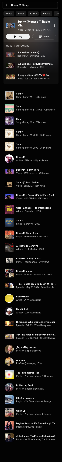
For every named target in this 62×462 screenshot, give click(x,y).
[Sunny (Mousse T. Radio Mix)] (10, 25)
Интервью (45, 325)
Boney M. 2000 (30, 135)
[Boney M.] (32, 159)
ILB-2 (28, 78)
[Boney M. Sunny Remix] (32, 235)
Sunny (19, 93)
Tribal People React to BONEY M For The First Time (36, 284)
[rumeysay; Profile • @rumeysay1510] (32, 361)
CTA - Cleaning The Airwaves (40, 439)
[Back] (7, 5)
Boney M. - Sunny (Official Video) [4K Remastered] (36, 195)
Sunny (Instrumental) (28, 52)
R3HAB (38, 109)
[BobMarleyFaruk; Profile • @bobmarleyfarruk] (32, 387)
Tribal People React (49, 287)
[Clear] (53, 5)
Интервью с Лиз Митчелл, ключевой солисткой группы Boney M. (36, 322)
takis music (30, 236)
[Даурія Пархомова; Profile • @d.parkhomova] (32, 349)
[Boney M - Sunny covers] (32, 260)
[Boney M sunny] (32, 273)
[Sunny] (32, 222)
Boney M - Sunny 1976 (27, 170)
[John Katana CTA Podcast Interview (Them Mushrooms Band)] (32, 438)
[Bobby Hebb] (32, 298)
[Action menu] (54, 26)
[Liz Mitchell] (32, 311)
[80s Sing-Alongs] (32, 400)
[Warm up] (32, 412)
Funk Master (31, 249)
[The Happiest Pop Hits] (32, 374)
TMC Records (30, 173)
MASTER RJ (30, 198)
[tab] (8, 13)
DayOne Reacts (34, 427)
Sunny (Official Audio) (27, 182)
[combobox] (34, 5)
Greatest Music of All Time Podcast (48, 338)
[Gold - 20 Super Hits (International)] (32, 209)
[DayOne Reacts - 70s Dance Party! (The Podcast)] (32, 425)
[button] (10, 25)
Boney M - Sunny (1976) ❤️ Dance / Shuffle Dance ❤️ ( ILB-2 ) (35, 75)
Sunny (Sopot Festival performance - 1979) (35, 64)
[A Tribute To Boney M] (32, 247)
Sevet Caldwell (32, 274)
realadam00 (31, 262)
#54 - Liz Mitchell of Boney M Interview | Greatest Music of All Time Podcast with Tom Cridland (36, 334)
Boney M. (22, 56)
